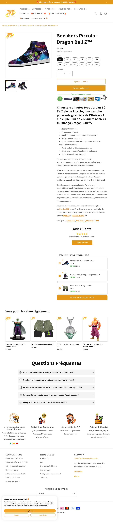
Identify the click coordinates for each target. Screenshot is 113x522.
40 (97, 59)
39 (89, 59)
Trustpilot (43, 478)
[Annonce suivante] (106, 2)
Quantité (60, 69)
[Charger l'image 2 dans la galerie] (22, 85)
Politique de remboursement (50, 474)
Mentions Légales (12, 470)
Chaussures (80, 221)
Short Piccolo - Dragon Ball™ (80, 286)
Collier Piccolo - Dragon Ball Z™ (68, 345)
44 (82, 64)
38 (82, 59)
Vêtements (71, 221)
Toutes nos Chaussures (27, 25)
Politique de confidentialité (16, 474)
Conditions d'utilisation (14, 458)
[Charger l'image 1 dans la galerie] (11, 85)
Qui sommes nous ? (13, 482)
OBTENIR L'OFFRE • (82, 298)
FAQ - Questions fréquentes (15, 466)
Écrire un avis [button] (82, 242)
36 (67, 59)
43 (75, 64)
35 (60, 59)
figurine (66, 215)
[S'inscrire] (73, 493)
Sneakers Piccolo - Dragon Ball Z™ (47, 25)
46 (97, 64)
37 (75, 59)
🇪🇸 (14, 443)
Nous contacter (45, 470)
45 (89, 64)
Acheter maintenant (81, 88)
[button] (25, 9)
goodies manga (78, 215)
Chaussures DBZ (92, 221)
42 (67, 64)
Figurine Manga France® (9, 25)
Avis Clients (44, 458)
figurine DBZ (64, 209)
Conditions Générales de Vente (17, 462)
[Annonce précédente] (6, 2)
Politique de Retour (13, 478)
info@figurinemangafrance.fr (86, 458)
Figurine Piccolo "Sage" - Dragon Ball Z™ (85, 275)
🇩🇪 (17, 443)
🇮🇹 (11, 443)
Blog (41, 462)
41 (60, 64)
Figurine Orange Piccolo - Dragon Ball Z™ (93, 345)
